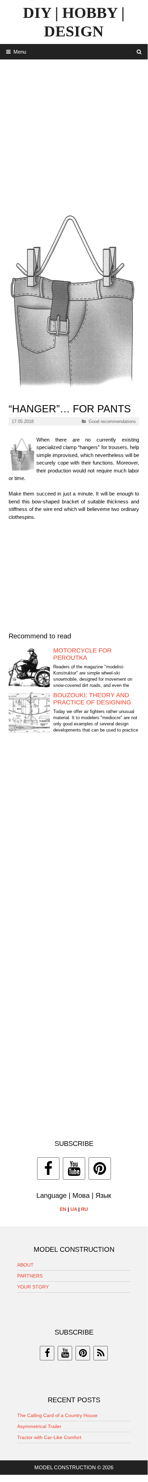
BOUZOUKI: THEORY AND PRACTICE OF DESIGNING (92, 699)
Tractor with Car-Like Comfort (49, 1437)
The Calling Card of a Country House (57, 1415)
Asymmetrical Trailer (39, 1426)
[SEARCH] (139, 51)
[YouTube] (74, 1168)
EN (63, 1209)
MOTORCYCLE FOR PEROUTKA (82, 654)
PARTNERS (30, 1276)
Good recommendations (112, 421)
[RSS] (100, 1353)
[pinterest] (83, 1353)
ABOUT (25, 1265)
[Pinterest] (100, 1168)
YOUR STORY (33, 1287)
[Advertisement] (74, 133)
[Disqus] (74, 843)
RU (84, 1209)
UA (73, 1209)
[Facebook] (48, 1168)
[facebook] (47, 1353)
